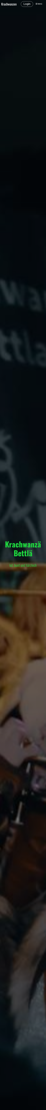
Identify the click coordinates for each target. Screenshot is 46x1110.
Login (27, 4)
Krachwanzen (9, 4)
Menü (39, 4)
